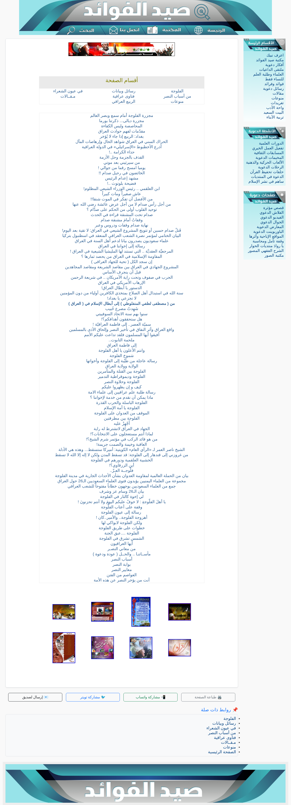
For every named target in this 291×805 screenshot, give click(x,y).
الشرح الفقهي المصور (266, 251)
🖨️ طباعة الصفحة (208, 697)
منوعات (277, 98)
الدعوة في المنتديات (267, 177)
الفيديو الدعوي (272, 217)
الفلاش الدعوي (272, 212)
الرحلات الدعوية (271, 167)
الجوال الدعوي (272, 222)
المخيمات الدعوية (270, 157)
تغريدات (277, 103)
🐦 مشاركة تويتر (92, 697)
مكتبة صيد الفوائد (270, 60)
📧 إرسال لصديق (35, 697)
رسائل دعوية (273, 88)
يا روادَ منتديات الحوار (266, 246)
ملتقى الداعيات (271, 69)
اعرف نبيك (275, 55)
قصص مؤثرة (273, 208)
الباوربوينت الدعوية (268, 231)
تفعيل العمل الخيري (268, 148)
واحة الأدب (275, 108)
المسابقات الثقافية (269, 153)
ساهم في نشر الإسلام (266, 181)
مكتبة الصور (274, 255)
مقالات (278, 93)
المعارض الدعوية (270, 227)
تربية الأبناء (275, 117)
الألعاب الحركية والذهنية (265, 162)
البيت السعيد (273, 112)
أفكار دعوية (274, 65)
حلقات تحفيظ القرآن (267, 172)
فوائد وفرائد (274, 84)
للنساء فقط (274, 79)
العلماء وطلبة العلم (268, 74)
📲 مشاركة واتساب (151, 697)
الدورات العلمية (271, 143)
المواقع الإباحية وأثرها (266, 236)
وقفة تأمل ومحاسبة (268, 241)
